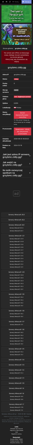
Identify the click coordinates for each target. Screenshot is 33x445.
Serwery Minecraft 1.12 (16, 370)
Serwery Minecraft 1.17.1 (16, 324)
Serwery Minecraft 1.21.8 (16, 247)
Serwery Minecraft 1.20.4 (16, 280)
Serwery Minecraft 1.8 (16, 393)
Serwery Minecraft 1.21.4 (16, 258)
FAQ (16, 432)
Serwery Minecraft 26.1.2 (16, 228)
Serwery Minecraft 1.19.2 (16, 303)
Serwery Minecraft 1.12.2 (16, 373)
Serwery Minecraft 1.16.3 (16, 338)
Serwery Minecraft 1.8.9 (16, 396)
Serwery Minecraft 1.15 (16, 349)
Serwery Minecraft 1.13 (16, 365)
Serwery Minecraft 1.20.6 (16, 275)
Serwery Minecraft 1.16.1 (16, 344)
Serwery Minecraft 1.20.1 (16, 289)
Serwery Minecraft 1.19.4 (16, 297)
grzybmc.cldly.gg (21, 48)
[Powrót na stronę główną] (3, 2)
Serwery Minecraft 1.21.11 (16, 238)
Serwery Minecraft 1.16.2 (16, 341)
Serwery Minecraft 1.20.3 (16, 283)
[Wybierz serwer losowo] (10, 2)
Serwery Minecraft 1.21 (16, 236)
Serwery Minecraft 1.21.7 (16, 250)
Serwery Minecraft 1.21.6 (16, 253)
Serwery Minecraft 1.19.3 (16, 300)
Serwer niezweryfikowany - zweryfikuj (22, 115)
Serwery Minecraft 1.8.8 (16, 399)
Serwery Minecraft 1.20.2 (16, 286)
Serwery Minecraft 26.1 (16, 225)
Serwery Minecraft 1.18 (16, 311)
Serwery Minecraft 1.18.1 (16, 316)
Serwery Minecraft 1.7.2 (16, 410)
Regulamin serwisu (16, 434)
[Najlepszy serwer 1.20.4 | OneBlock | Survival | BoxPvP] (16, 34)
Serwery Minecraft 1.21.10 (17, 241)
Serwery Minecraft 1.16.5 (16, 332)
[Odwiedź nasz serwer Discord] (6, 2)
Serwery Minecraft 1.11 (16, 378)
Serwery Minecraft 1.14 (16, 360)
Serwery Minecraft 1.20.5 (16, 278)
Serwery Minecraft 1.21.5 (16, 255)
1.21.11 (16, 90)
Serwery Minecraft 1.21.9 (16, 244)
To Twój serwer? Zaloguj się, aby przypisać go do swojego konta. (22, 122)
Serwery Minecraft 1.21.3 (16, 261)
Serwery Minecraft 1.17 (16, 321)
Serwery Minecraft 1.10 (16, 383)
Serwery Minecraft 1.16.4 (16, 335)
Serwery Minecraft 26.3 (16, 215)
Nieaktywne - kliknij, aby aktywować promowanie (22, 131)
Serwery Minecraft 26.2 (16, 220)
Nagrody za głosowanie (16, 430)
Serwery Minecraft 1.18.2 (16, 313)
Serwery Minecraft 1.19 (16, 294)
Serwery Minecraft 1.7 (16, 404)
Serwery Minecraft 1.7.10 (16, 407)
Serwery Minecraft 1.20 (16, 272)
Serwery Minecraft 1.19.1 (16, 305)
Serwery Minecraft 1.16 (16, 329)
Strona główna (8, 48)
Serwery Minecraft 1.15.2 (16, 352)
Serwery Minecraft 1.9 (16, 388)
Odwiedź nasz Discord (16, 428)
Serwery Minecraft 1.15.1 (16, 354)
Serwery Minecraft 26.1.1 (16, 230)
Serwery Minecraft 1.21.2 (16, 264)
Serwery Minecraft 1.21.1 (16, 267)
